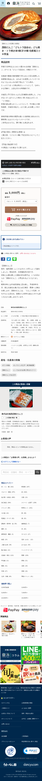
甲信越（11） (5, 560)
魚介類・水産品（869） (8, 497)
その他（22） (5, 513)
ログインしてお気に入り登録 (22, 225)
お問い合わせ (5, 724)
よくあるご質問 (26, 708)
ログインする (5, 703)
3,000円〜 (25, 587)
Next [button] (38, 632)
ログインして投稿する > (11, 462)
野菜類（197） (26, 487)
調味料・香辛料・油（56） (9, 523)
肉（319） (25, 492)
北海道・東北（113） (7, 555)
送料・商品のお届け (28, 713)
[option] (9, 629)
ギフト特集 (6, 365)
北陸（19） (25, 566)
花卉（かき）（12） (28, 539)
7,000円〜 (25, 592)
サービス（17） (26, 534)
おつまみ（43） (26, 545)
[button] (31, 751)
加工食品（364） (6, 502)
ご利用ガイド (5, 708)
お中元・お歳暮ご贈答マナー (30, 719)
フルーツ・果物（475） (8, 492)
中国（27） (4, 571)
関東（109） (25, 555)
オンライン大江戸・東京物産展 (23, 365)
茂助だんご (6, 370)
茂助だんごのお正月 (9, 375)
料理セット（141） (27, 508)
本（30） (24, 529)
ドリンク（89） (6, 508)
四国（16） (25, 571)
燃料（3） (4, 529)
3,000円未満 (5, 587)
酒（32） (24, 518)
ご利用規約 (25, 736)
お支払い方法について (8, 713)
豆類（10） (25, 497)
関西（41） (4, 566)
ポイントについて (6, 719)
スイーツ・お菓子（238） (29, 502)
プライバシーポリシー (8, 741)
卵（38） (24, 513)
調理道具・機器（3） (7, 534)
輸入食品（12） (6, 550)
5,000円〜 (4, 592)
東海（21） (25, 560)
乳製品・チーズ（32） (8, 518)
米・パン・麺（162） (7, 487)
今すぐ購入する (24, 210)
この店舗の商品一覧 (11, 417)
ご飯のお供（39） (6, 545)
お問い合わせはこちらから (28, 253)
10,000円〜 (4, 598)
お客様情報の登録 (27, 703)
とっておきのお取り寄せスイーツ (24, 370)
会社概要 (4, 736)
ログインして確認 (19, 337)
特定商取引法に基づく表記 (30, 741)
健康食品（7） (26, 523)
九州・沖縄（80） (6, 576)
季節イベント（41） (28, 576)
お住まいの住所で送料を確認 (11, 165)
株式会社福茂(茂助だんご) (19, 307)
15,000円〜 (25, 598)
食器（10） (4, 539)
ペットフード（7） (27, 550)
